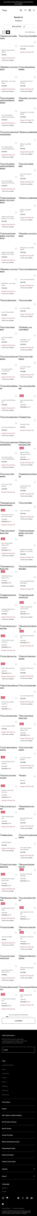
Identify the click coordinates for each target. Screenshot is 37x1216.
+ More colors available (8, 60)
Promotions (6, 1102)
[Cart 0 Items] (30, 10)
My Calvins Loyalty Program (12, 1115)
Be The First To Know (9, 1122)
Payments (5, 1090)
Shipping (5, 1086)
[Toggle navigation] (34, 10)
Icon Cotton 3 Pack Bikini (27, 46)
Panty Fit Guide (7, 1135)
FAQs (3, 1069)
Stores (4, 1109)
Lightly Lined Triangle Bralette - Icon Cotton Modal (8, 218)
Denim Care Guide (9, 1161)
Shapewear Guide (8, 1148)
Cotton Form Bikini (7, 937)
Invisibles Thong (24, 424)
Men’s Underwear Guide (10, 1142)
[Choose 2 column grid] (8, 32)
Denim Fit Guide (8, 1155)
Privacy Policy (6, 1208)
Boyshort (22, 780)
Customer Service (7, 1065)
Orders (4, 1078)
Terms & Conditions (18, 1208)
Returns (4, 1082)
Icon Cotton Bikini (25, 308)
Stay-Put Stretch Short (8, 312)
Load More (18, 1021)
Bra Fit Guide (6, 1128)
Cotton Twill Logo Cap (8, 668)
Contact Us (5, 1073)
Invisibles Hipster (6, 842)
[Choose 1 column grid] (4, 32)
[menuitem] (25, 10)
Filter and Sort (17, 26)
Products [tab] (18, 21)
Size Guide (5, 1094)
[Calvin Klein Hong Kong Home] (4, 10)
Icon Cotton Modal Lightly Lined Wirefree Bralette (8, 117)
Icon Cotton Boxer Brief (26, 696)
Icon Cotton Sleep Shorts (27, 279)
